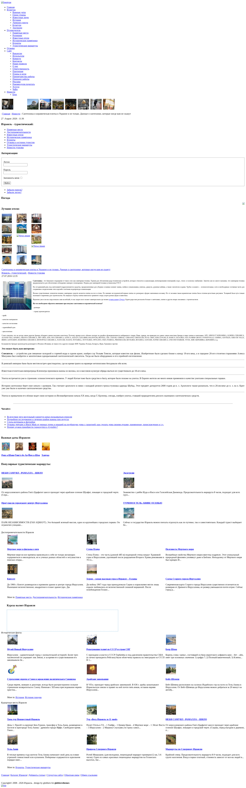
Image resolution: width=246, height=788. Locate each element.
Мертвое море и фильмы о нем (23, 549)
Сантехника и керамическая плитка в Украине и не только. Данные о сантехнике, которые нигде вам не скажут (56, 269)
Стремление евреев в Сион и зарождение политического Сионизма (41, 679)
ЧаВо (15, 89)
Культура (11, 10)
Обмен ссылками (89, 775)
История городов (33, 697)
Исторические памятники (25, 40)
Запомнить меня (11, 178)
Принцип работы (21, 79)
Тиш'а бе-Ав (21, 455)
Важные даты (19, 12)
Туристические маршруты (25, 45)
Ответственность (21, 69)
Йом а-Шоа (34, 455)
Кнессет (11, 579)
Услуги (16, 87)
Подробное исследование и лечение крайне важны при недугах (38, 419)
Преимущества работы (24, 76)
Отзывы (11, 48)
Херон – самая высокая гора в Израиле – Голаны (111, 579)
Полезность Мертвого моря (180, 549)
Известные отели (21, 38)
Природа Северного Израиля (101, 749)
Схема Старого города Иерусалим (183, 579)
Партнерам (18, 71)
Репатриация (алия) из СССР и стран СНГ (108, 649)
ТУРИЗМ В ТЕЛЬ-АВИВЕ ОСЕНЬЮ (142, 503)
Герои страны (19, 15)
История (17, 20)
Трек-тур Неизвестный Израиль (23, 719)
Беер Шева (171, 649)
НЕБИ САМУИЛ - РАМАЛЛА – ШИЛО (22, 473)
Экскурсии (128, 473)
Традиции (17, 28)
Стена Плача (93, 549)
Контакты (17, 61)
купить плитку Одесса (117, 300)
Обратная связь (71, 775)
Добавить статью (37, 775)
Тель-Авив (12, 749)
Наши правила (20, 63)
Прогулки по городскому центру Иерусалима (24, 503)
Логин (6, 162)
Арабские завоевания (97, 679)
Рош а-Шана (8, 455)
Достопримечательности (45, 597)
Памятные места (20, 33)
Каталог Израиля (19, 775)
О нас (15, 66)
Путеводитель (13, 30)
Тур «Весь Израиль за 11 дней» (102, 719)
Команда (17, 58)
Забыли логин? (14, 192)
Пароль (7, 170)
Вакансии (17, 53)
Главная (11, 7)
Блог (15, 94)
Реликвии (17, 35)
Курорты (17, 43)
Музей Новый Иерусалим (20, 649)
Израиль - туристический (14, 273)
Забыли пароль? (14, 190)
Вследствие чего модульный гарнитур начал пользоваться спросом (39, 417)
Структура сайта (55, 775)
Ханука (45, 455)
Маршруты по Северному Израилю (184, 749)
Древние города (20, 22)
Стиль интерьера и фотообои (21, 422)
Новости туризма (36, 273)
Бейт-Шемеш (172, 679)
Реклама (16, 81)
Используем (18, 56)
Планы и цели (19, 74)
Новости (11, 92)
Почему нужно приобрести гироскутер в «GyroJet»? (32, 427)
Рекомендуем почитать (24, 84)
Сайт (9, 51)
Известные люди (21, 17)
